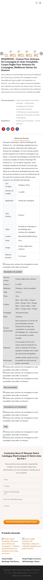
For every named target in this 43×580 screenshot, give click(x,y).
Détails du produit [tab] (21, 138)
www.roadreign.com (20, 573)
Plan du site (33, 573)
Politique (15, 576)
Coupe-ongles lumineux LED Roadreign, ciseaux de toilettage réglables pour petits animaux (31, 560)
